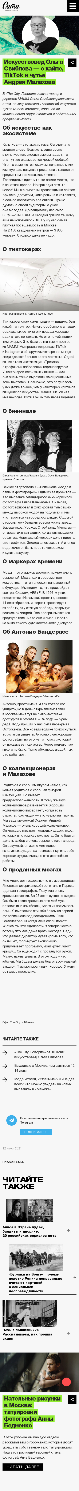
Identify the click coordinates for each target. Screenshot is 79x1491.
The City (11, 6)
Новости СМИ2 (13, 1162)
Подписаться (35, 1132)
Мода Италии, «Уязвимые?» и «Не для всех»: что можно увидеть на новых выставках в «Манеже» (44, 1084)
